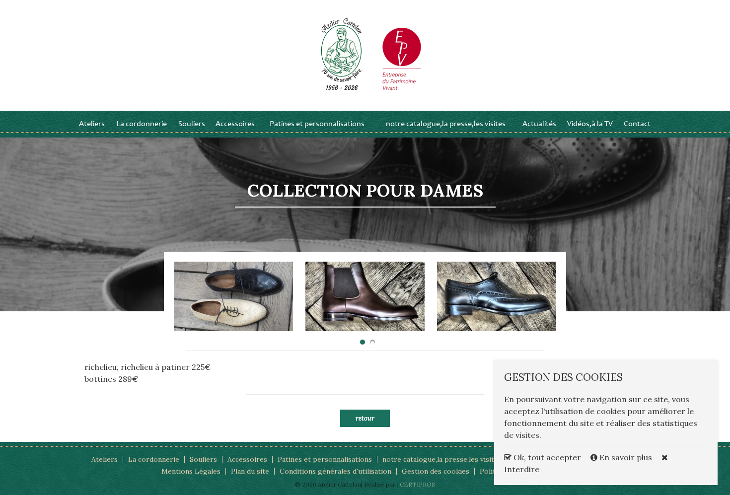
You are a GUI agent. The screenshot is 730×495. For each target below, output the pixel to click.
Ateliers (92, 124)
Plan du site (250, 471)
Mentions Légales (190, 471)
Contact (637, 124)
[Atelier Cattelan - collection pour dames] (233, 296)
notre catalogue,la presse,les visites (446, 124)
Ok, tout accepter (546, 457)
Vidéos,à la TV (590, 124)
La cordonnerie (141, 124)
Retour (365, 418)
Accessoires (235, 124)
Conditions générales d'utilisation (335, 471)
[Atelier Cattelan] (341, 54)
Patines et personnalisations (317, 124)
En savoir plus (625, 457)
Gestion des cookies (435, 471)
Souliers (191, 124)
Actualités (539, 124)
